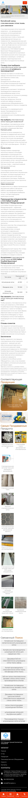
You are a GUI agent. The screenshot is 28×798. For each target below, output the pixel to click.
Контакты (24, 795)
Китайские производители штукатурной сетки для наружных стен (14, 652)
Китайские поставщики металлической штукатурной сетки (14, 643)
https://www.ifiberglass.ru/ (9, 314)
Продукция (10, 795)
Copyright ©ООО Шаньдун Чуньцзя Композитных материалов (11, 790)
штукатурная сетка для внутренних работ (14, 713)
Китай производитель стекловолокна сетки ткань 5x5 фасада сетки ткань (14, 670)
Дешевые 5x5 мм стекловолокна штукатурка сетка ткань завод (14, 661)
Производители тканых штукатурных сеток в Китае (14, 720)
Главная (3, 15)
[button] (24, 397)
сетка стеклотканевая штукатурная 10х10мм (14, 706)
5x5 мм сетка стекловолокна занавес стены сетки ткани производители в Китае (14, 678)
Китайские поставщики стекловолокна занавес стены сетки (14, 687)
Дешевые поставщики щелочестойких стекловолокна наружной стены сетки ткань (14, 697)
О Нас (17, 795)
